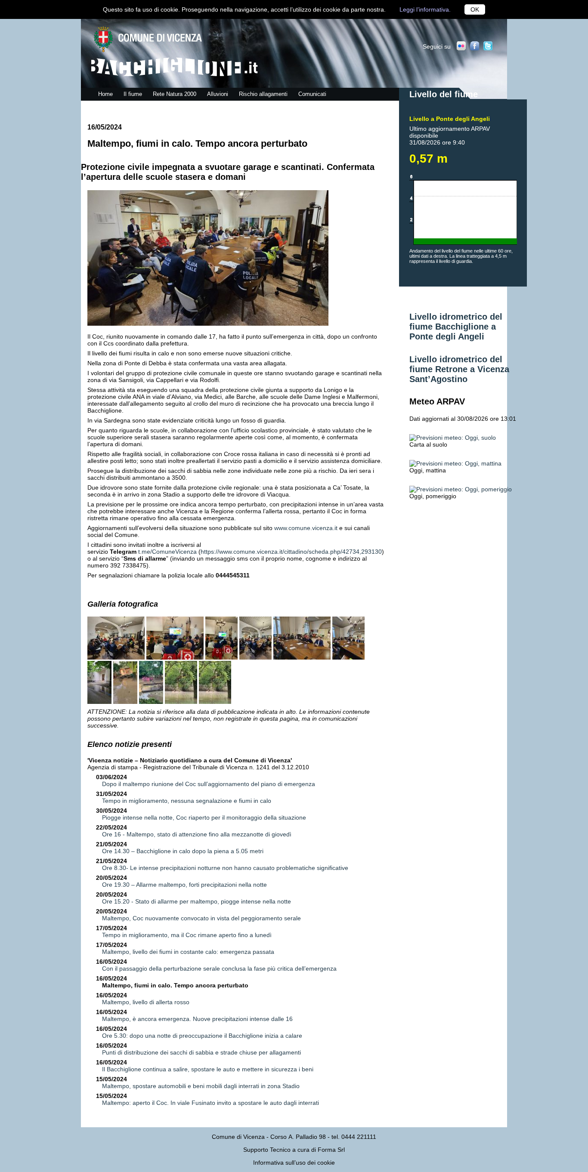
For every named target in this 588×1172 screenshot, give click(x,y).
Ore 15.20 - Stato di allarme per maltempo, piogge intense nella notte (196, 901)
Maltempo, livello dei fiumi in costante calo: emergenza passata (188, 951)
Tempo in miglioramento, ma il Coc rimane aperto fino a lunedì (187, 934)
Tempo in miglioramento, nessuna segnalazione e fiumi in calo (186, 800)
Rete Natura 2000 (174, 94)
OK (474, 9)
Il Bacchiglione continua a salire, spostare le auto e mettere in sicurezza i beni (207, 1069)
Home (105, 94)
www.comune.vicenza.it (305, 527)
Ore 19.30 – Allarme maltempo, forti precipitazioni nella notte (184, 884)
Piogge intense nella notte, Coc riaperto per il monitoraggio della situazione (204, 817)
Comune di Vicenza (238, 1136)
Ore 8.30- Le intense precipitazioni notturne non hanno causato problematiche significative (225, 867)
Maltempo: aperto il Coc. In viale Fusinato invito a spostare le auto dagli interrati (210, 1102)
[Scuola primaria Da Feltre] (99, 701)
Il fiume (133, 94)
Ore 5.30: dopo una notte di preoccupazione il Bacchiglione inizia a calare (202, 1035)
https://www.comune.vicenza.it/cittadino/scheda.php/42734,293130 (291, 551)
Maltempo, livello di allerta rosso (145, 1002)
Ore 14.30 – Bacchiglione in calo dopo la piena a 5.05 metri (182, 851)
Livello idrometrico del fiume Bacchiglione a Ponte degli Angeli (455, 326)
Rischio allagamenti (263, 94)
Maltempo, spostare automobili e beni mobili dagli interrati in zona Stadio (201, 1086)
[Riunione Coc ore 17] (116, 657)
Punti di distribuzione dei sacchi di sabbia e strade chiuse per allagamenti (201, 1052)
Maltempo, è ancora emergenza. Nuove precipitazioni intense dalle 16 (197, 1018)
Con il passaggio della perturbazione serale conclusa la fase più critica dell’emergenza (219, 968)
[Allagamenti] (181, 701)
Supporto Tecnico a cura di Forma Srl (294, 1149)
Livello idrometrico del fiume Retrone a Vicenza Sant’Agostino (459, 369)
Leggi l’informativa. (425, 9)
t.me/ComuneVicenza (167, 551)
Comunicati (312, 94)
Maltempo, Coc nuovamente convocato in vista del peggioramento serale (201, 918)
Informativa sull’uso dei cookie (294, 1162)
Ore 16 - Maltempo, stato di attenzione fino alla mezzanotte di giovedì (196, 834)
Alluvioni (217, 94)
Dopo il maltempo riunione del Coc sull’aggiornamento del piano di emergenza (208, 783)
